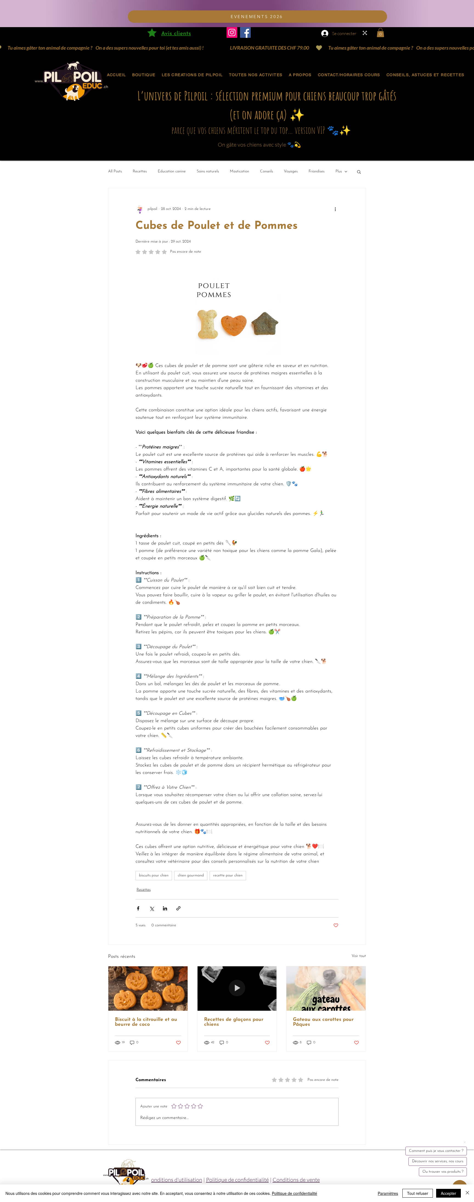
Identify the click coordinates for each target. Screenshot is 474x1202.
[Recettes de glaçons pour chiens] (237, 988)
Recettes (140, 171)
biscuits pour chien (153, 875)
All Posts (115, 171)
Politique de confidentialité (237, 1179)
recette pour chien (227, 875)
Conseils (266, 171)
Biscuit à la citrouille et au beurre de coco (146, 1022)
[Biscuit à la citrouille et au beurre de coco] (148, 988)
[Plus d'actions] (335, 209)
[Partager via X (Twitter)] (151, 908)
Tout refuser (417, 1193)
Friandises (317, 171)
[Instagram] (232, 32)
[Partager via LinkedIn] (165, 908)
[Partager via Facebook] (138, 908)
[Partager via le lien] (178, 908)
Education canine (172, 171)
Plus (338, 171)
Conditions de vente (296, 1179)
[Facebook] (245, 32)
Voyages (291, 171)
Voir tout (359, 956)
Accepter (448, 1193)
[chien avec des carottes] (326, 988)
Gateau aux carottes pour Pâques (323, 1022)
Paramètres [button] (388, 1193)
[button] (380, 32)
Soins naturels (208, 171)
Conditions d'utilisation (174, 1179)
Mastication (239, 171)
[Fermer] (467, 1193)
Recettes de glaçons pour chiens (233, 1022)
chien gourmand (191, 875)
